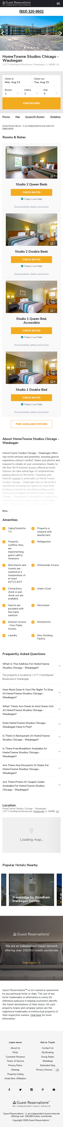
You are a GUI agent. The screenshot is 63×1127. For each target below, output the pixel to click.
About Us (15, 1048)
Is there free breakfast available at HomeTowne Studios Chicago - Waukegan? (25, 752)
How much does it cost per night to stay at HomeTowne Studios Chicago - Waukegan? (28, 693)
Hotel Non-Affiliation (15, 1078)
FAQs (15, 1052)
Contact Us (47, 1048)
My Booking (48, 1052)
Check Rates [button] (31, 192)
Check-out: (39, 79)
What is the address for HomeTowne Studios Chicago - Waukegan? (26, 666)
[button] (3, 33)
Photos (6, 116)
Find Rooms (31, 103)
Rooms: (8, 90)
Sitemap (15, 1069)
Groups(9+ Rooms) (35, 116)
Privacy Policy (15, 1065)
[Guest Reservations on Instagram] (31, 1089)
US (57, 811)
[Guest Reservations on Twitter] (20, 1089)
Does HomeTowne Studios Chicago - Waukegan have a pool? (25, 725)
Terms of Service (15, 1061)
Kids (46, 90)
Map (18, 116)
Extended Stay (47, 1065)
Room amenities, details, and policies (31, 206)
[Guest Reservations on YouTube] (53, 1089)
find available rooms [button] (31, 424)
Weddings (55, 116)
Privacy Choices (44, 1069)
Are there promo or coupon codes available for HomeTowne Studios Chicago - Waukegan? (24, 785)
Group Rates (47, 1056)
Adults (27, 90)
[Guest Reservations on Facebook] (10, 1089)
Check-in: (9, 79)
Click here (35, 1015)
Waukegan (38, 811)
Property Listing (15, 1074)
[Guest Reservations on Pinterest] (43, 1089)
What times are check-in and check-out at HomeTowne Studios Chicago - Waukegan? (28, 710)
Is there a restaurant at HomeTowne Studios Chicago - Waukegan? (26, 737)
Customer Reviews (15, 1056)
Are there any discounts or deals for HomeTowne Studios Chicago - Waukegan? (26, 769)
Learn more (7, 128)
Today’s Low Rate (33, 199)
